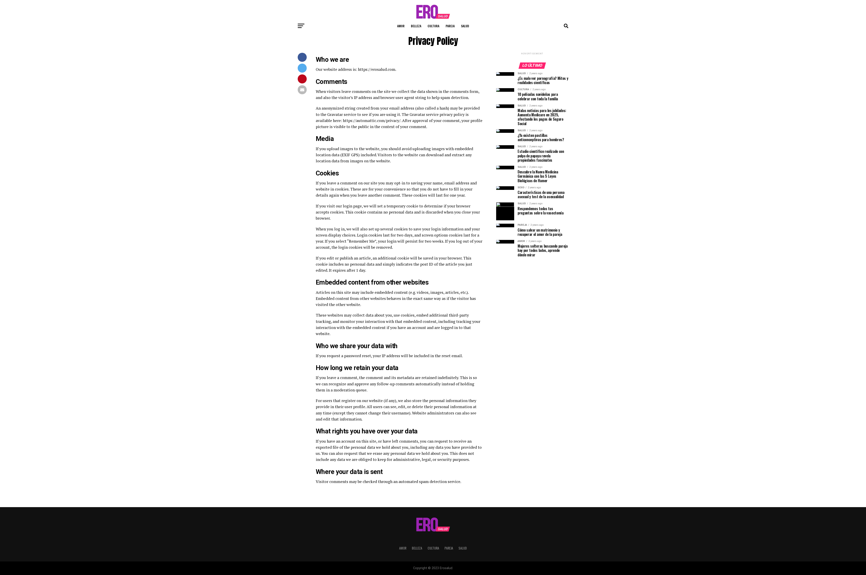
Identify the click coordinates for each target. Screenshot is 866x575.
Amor (401, 25)
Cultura (433, 25)
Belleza (416, 25)
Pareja (450, 25)
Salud (465, 25)
